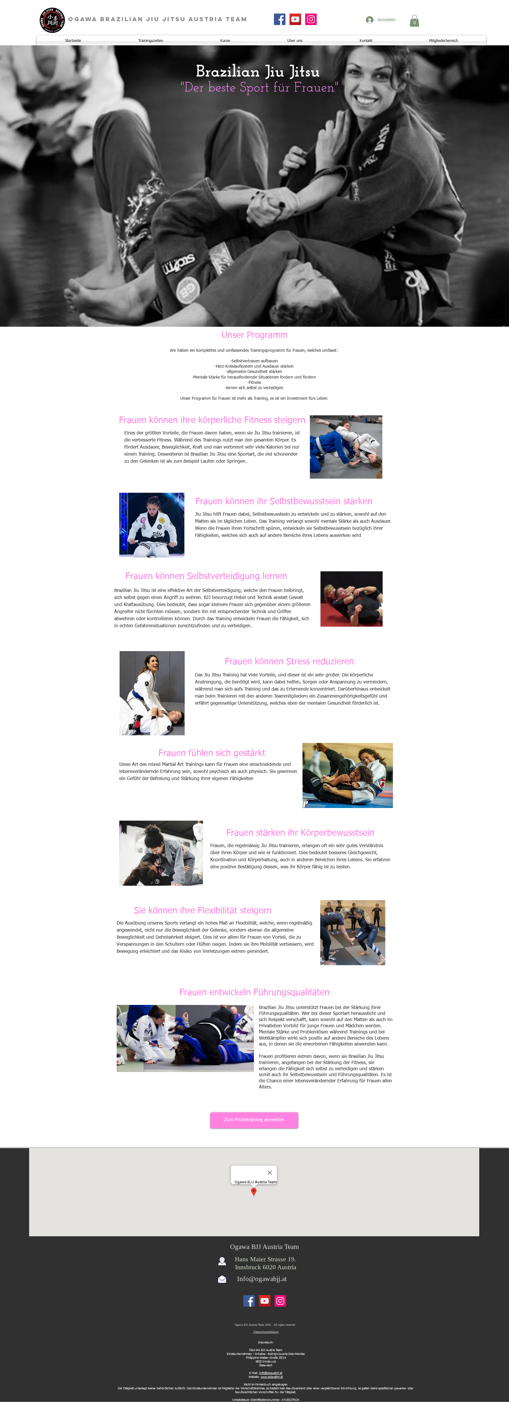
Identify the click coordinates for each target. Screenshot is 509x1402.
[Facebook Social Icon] (279, 19)
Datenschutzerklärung (266, 1331)
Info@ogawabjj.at (262, 1278)
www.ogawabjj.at (272, 1377)
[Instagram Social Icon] (311, 19)
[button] (414, 21)
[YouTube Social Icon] (295, 19)
